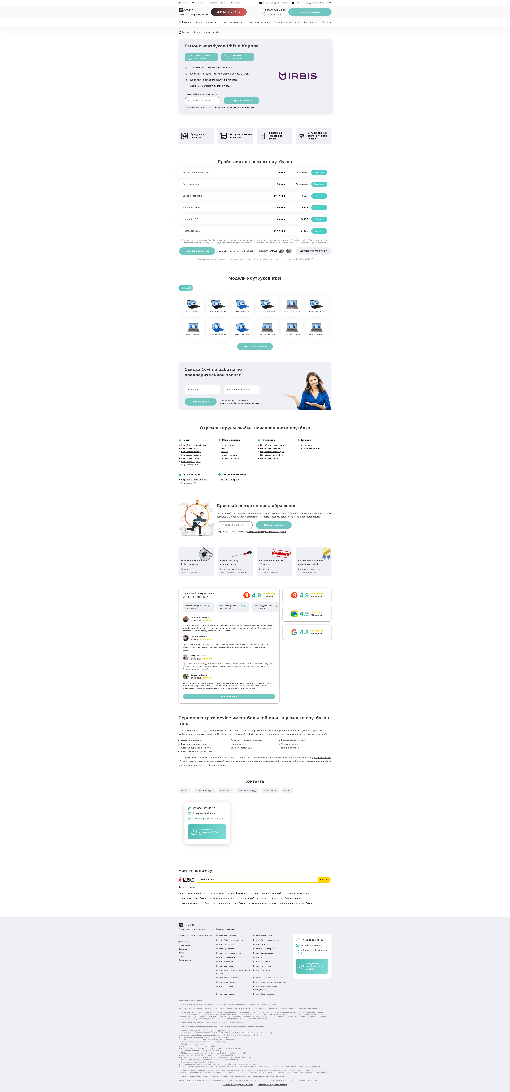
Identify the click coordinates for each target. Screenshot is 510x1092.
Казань (287, 790)
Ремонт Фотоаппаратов (264, 949)
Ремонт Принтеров (225, 949)
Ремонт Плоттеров (262, 966)
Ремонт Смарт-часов (263, 953)
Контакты (236, 3)
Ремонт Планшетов (262, 961)
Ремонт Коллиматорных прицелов (269, 982)
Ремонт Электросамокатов (266, 940)
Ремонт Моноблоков (226, 982)
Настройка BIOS (191, 231)
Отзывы (213, 3)
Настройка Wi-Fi (191, 207)
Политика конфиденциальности (238, 1085)
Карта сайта (184, 960)
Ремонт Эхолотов (261, 970)
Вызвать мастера (310, 12)
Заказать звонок (200, 402)
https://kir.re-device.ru (195, 1081)
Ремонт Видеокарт (225, 994)
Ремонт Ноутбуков (225, 944)
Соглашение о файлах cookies (272, 1085)
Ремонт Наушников (225, 986)
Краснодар (225, 790)
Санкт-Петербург (204, 790)
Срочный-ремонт (227, 12)
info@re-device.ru (204, 813)
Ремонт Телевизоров (226, 936)
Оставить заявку (273, 525)
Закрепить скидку (241, 100)
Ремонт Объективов (225, 957)
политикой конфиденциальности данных (234, 107)
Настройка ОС (190, 219)
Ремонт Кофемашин (263, 936)
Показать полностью (197, 251)
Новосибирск (270, 790)
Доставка (183, 3)
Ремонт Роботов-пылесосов (229, 940)
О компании (198, 3)
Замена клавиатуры (193, 196)
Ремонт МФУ (259, 957)
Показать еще (229, 696)
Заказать (319, 172)
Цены (224, 3)
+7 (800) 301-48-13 (274, 10)
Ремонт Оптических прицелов (267, 978)
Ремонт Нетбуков (261, 944)
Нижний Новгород (247, 790)
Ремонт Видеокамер (226, 966)
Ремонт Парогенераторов (228, 953)
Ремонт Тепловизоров (263, 994)
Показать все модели (255, 346)
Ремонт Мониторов (225, 961)
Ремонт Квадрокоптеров (227, 978)
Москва (184, 790)
